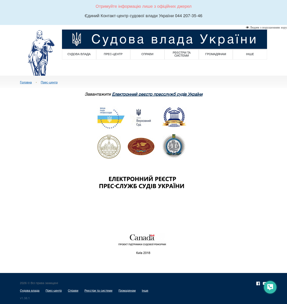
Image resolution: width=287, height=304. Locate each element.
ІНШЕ (250, 54)
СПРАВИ (147, 54)
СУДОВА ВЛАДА (79, 54)
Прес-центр (49, 82)
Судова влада (29, 291)
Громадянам (127, 291)
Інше (145, 291)
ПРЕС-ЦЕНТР (113, 54)
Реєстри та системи (98, 291)
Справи (73, 291)
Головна (26, 82)
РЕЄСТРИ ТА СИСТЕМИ (182, 54)
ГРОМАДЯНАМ (215, 54)
